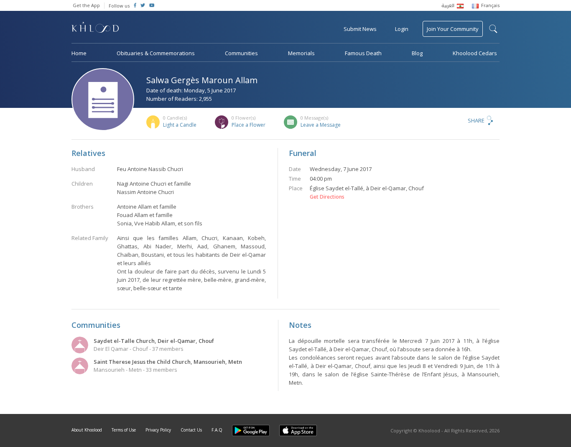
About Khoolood (86, 430)
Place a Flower (248, 124)
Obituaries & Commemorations (156, 53)
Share (476, 120)
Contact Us (191, 430)
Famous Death (363, 53)
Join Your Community (453, 29)
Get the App (86, 5)
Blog (417, 53)
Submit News (360, 29)
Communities (241, 53)
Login (401, 29)
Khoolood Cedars (475, 53)
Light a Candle (179, 124)
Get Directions (327, 197)
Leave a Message (321, 124)
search (493, 29)
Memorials (301, 53)
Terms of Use (124, 430)
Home (79, 53)
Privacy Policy (158, 430)
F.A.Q (217, 430)
